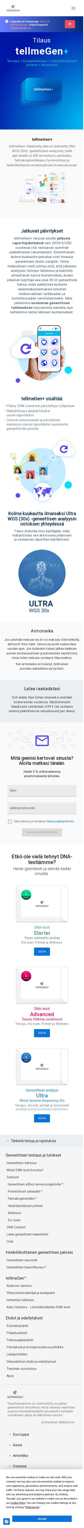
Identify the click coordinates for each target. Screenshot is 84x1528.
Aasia (17, 1446)
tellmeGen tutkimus (20, 1298)
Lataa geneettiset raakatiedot (27, 1232)
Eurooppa (21, 1436)
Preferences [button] (32, 1507)
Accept (42, 1518)
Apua (10, 1374)
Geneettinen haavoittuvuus (26, 1265)
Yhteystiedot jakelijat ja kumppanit (31, 1291)
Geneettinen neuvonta (22, 1258)
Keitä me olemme (19, 1283)
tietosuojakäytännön (60, 821)
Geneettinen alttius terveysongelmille (35, 1182)
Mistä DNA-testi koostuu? (25, 1168)
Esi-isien (14, 1218)
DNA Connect (16, 1225)
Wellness (14, 1211)
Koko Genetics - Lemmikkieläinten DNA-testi (38, 1305)
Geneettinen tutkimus (22, 1161)
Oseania (20, 1468)
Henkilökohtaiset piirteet (25, 1204)
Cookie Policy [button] (17, 1503)
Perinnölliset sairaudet (24, 1189)
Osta (10, 1239)
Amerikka (20, 1457)
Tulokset (13, 1175)
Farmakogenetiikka (21, 1196)
